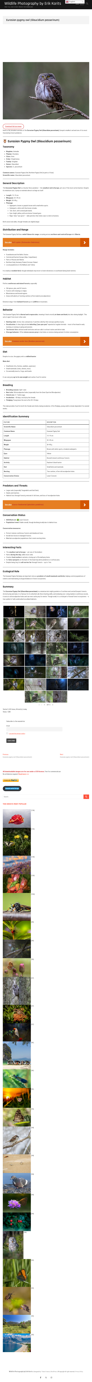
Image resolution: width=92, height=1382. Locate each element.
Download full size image (13, 126)
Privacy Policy (79, 1371)
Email (8, 726)
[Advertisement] (46, 45)
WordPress (54, 1371)
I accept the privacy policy (17, 733)
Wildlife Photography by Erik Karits (32, 3)
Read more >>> (23, 774)
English (72, 2)
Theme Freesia (45, 1371)
